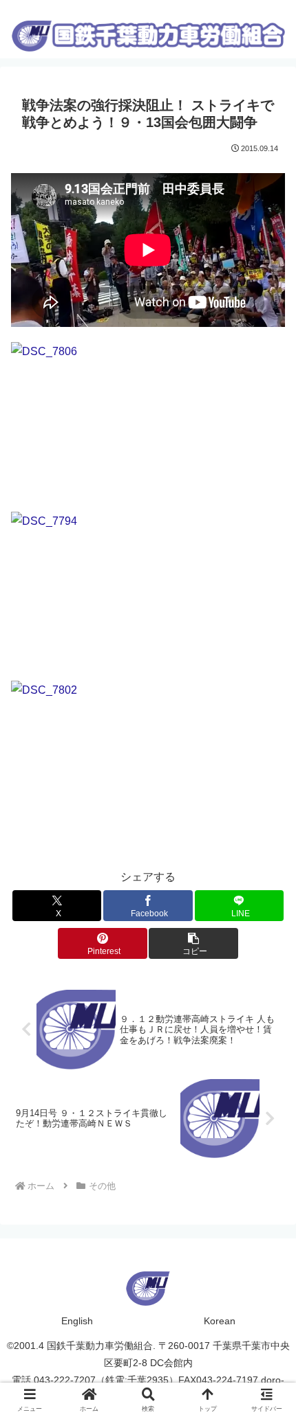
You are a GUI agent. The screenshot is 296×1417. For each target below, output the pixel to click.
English (77, 1320)
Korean (219, 1320)
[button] (193, 943)
